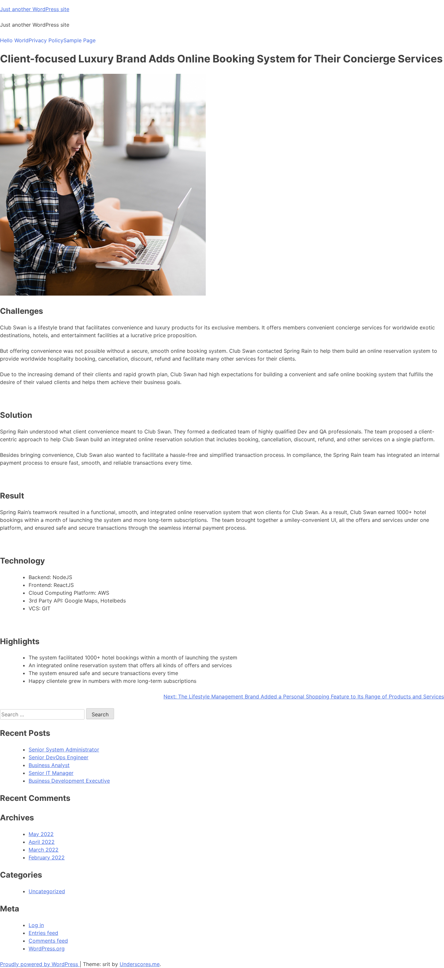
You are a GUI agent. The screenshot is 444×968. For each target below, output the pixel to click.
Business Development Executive (69, 780)
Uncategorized (47, 891)
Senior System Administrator (64, 749)
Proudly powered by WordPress (40, 964)
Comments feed (48, 940)
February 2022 (47, 857)
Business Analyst (49, 765)
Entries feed (43, 933)
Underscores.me (140, 964)
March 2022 (44, 849)
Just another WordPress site (34, 9)
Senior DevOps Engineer (58, 757)
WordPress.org (47, 948)
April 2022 (42, 842)
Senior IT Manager (51, 773)
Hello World (14, 40)
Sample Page (79, 40)
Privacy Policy (46, 40)
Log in (36, 925)
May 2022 (41, 834)
